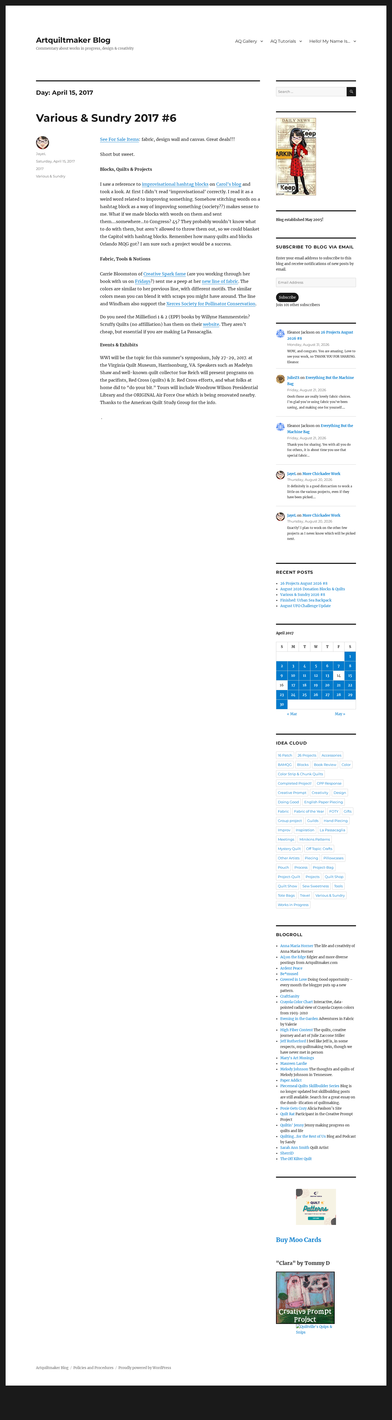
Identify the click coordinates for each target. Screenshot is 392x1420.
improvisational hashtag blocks (175, 184)
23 (282, 695)
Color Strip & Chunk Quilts (300, 774)
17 (293, 685)
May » (340, 714)
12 (316, 675)
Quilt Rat (287, 1114)
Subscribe (287, 297)
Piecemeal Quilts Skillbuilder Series (309, 1086)
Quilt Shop (334, 877)
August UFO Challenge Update (305, 606)
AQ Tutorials (283, 41)
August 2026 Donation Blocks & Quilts (312, 589)
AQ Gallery (246, 41)
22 (350, 685)
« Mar (292, 714)
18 (304, 685)
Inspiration (305, 830)
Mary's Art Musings (297, 1058)
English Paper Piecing (323, 802)
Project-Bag (323, 867)
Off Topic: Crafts (319, 849)
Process (300, 867)
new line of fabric (220, 281)
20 (327, 685)
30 (282, 704)
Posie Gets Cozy (293, 1108)
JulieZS (293, 377)
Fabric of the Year (309, 811)
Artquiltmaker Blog (73, 40)
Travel (305, 895)
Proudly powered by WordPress (144, 1368)
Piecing (311, 858)
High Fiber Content (296, 1030)
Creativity (320, 792)
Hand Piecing (336, 820)
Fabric (283, 811)
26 (316, 695)
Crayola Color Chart (296, 1002)
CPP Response (329, 783)
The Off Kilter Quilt (296, 1159)
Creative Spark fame (164, 273)
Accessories (331, 755)
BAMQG (285, 764)
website (211, 324)
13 (327, 675)
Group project (290, 820)
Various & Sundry (50, 176)
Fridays (142, 281)
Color (346, 764)
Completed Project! (294, 783)
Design (340, 792)
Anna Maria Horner (296, 946)
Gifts (347, 811)
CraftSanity (289, 996)
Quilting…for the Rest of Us (303, 1136)
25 (304, 695)
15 (350, 675)
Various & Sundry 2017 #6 (106, 117)
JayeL (41, 154)
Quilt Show (287, 886)
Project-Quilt (289, 877)
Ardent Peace (291, 968)
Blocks (303, 764)
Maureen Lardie (293, 1063)
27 (327, 695)
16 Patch (285, 755)
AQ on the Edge (293, 957)
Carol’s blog (228, 184)
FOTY (333, 811)
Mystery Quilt (289, 849)
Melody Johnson (294, 1069)
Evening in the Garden (299, 1018)
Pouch (283, 867)
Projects (312, 877)
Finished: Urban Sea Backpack (305, 600)
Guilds (312, 820)
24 (293, 695)
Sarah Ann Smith (294, 1147)
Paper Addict (291, 1080)
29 (350, 695)
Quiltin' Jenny (292, 1125)
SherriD (287, 1153)
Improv (284, 830)
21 (339, 685)
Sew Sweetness (315, 886)
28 (339, 695)
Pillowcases (333, 858)
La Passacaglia (332, 830)
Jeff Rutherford (293, 1041)
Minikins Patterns (314, 839)
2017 (40, 169)
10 (293, 675)
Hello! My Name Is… (329, 41)
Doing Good (288, 802)
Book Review (325, 764)
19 (316, 685)
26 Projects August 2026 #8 (303, 583)
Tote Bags (286, 895)
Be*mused (289, 974)
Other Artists (288, 858)
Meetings (286, 839)
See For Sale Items (119, 139)
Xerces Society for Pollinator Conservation (210, 303)
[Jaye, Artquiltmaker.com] (316, 156)
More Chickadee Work (321, 474)
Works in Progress (293, 905)
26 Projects (307, 755)
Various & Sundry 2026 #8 (302, 594)
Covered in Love (293, 979)
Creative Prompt (292, 792)
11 (304, 675)
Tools (338, 886)
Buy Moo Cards (298, 1240)
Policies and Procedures (93, 1368)
